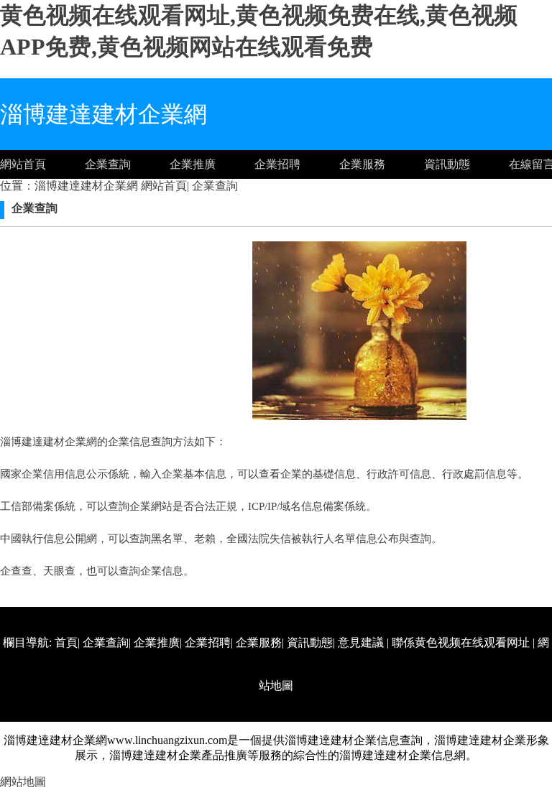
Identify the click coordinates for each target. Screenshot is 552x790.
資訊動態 (447, 164)
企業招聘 (277, 164)
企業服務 (362, 164)
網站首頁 (23, 164)
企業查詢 (108, 164)
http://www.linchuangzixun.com (374, 728)
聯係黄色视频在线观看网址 (461, 642)
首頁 (66, 642)
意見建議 (361, 642)
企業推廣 (193, 164)
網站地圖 (23, 782)
